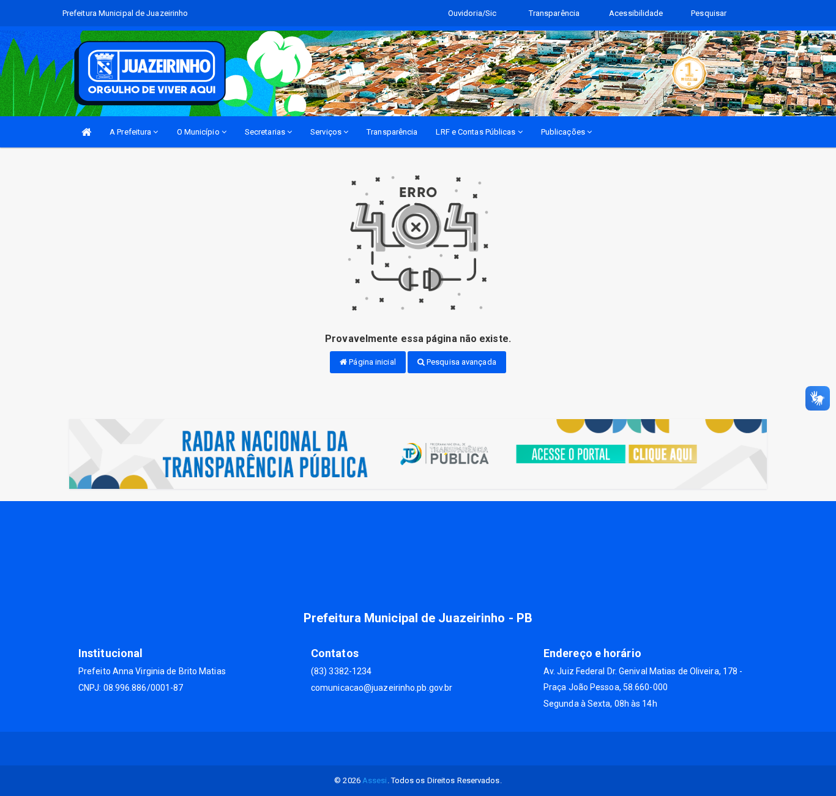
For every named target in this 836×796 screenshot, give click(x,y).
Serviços (326, 131)
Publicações (564, 131)
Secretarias (266, 131)
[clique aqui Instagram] (433, 748)
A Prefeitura (131, 131)
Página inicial (371, 361)
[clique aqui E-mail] (403, 748)
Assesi (374, 780)
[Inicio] (86, 131)
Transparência (392, 131)
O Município (199, 131)
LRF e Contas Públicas (476, 131)
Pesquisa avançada (460, 361)
